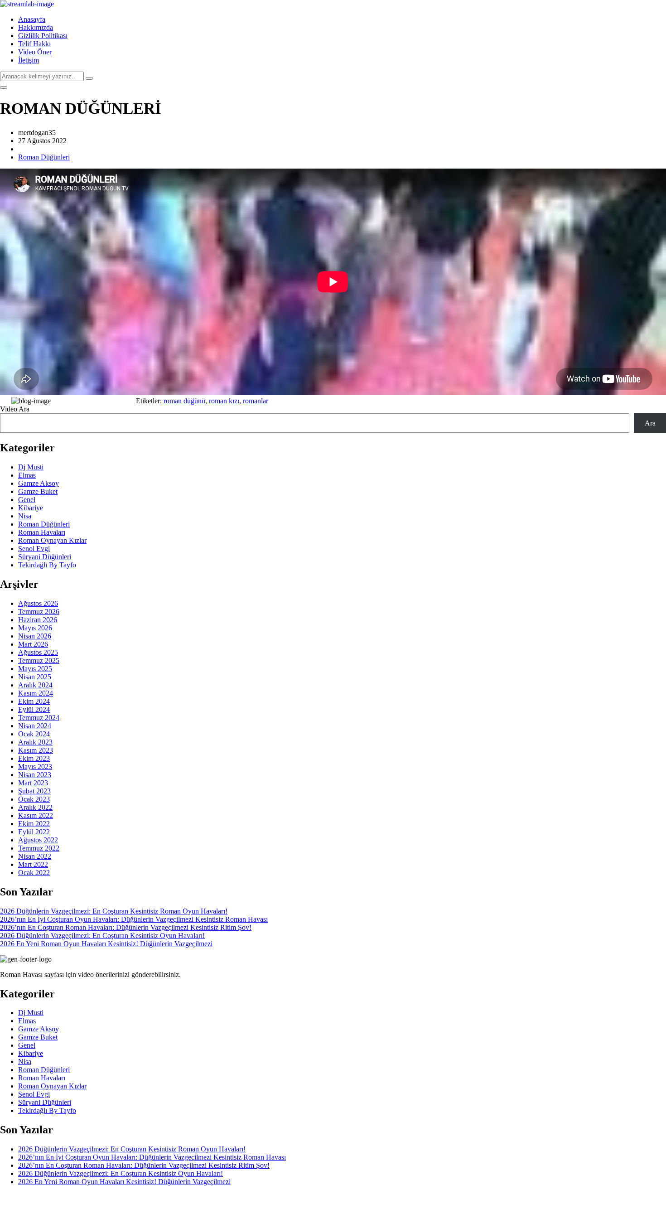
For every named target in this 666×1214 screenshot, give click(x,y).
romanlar (255, 401)
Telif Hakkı (34, 44)
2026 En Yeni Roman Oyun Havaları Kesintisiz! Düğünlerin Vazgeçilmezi (106, 944)
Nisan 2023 (34, 775)
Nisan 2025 (34, 677)
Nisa (24, 516)
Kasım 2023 (35, 750)
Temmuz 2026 (38, 611)
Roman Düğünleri (44, 157)
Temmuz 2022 (38, 848)
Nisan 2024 (34, 726)
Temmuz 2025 (38, 660)
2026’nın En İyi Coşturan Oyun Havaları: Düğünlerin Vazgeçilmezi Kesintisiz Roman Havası (134, 919)
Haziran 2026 (37, 620)
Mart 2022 (33, 864)
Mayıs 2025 (35, 668)
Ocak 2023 (34, 799)
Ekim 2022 (34, 823)
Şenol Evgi (34, 548)
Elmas (27, 475)
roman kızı (224, 401)
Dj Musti (30, 467)
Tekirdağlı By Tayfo (47, 565)
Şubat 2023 (34, 791)
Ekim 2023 (34, 758)
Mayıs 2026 (35, 628)
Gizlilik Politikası (43, 35)
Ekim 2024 (34, 701)
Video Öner (35, 52)
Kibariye (30, 508)
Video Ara (14, 409)
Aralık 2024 (35, 685)
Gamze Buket (38, 491)
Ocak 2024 (34, 734)
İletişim (28, 60)
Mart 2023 (33, 783)
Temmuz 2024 (38, 717)
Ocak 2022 (34, 872)
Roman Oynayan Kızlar (52, 540)
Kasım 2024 (35, 693)
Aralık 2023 (35, 742)
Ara (650, 423)
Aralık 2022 (35, 807)
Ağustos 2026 (38, 603)
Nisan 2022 (34, 856)
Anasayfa (31, 19)
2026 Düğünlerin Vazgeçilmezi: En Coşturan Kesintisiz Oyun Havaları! (102, 935)
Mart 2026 (33, 644)
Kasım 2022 (35, 815)
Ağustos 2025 (38, 652)
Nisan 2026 (34, 636)
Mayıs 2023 (35, 766)
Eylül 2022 (34, 832)
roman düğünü (184, 401)
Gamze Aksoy (38, 483)
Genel (26, 499)
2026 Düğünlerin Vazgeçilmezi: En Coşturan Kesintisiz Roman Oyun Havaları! (113, 911)
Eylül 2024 (34, 709)
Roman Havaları (41, 532)
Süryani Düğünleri (44, 557)
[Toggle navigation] (3, 87)
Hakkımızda (35, 27)
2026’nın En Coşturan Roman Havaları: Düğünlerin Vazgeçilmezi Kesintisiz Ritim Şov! (125, 927)
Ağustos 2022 (38, 840)
